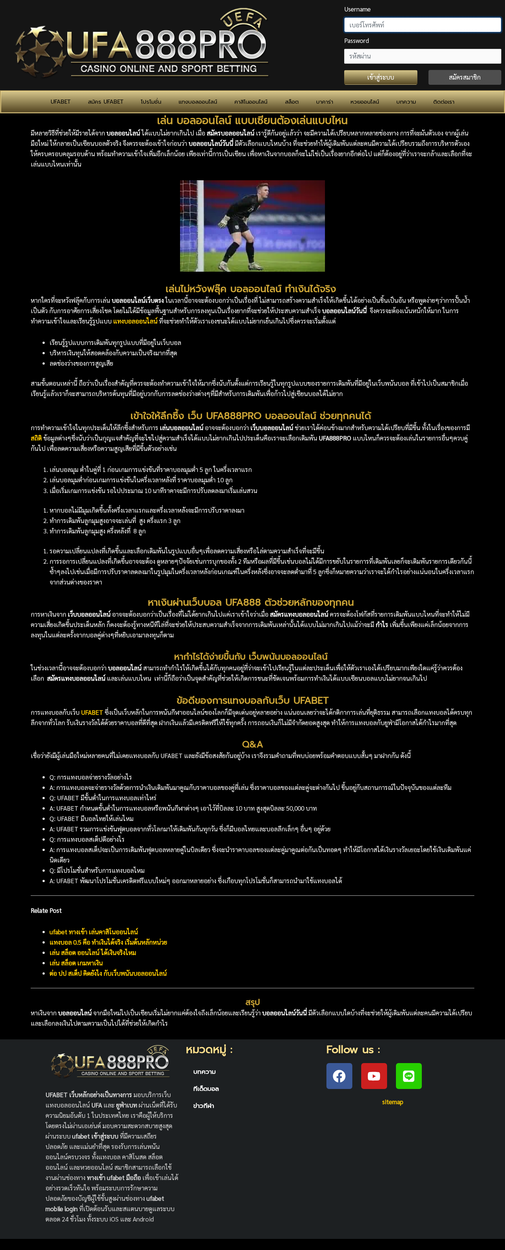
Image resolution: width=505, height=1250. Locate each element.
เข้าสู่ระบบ (380, 77)
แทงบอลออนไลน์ (198, 102)
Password (356, 40)
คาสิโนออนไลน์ (250, 102)
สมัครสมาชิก (465, 77)
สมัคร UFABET (105, 102)
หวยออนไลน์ (364, 102)
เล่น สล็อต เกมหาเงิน (76, 963)
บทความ (406, 102)
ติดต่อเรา (443, 102)
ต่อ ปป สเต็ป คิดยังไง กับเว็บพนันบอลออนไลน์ (108, 973)
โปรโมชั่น (151, 102)
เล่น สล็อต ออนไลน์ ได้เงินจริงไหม (93, 952)
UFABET (61, 102)
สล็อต (292, 102)
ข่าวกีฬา (203, 1105)
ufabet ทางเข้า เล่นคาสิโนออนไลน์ (94, 932)
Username (357, 9)
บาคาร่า (324, 102)
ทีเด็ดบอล (206, 1088)
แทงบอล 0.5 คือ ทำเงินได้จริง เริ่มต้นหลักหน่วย (108, 942)
